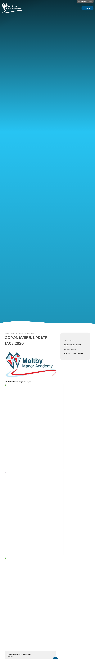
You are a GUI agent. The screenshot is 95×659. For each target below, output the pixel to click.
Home (7, 333)
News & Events (17, 333)
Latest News (30, 333)
